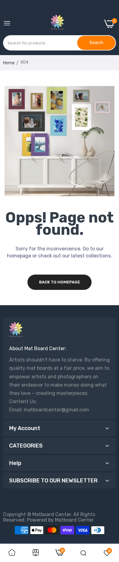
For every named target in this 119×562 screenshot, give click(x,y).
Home (9, 63)
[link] (12, 553)
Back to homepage (59, 282)
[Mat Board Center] (57, 23)
